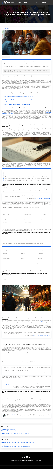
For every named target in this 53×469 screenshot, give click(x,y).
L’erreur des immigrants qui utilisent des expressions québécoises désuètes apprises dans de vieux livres (18, 99)
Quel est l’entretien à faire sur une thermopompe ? (8, 430)
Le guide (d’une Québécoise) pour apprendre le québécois (41, 335)
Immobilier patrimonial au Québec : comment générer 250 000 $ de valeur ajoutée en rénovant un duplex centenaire (17, 442)
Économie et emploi (38, 2)
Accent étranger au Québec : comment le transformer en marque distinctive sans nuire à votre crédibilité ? (39, 421)
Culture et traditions (26, 2)
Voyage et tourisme (19, 2)
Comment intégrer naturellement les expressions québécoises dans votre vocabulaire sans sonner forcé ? (18, 96)
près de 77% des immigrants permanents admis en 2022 (43, 401)
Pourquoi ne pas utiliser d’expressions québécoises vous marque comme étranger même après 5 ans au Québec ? (19, 94)
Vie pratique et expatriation (44, 2)
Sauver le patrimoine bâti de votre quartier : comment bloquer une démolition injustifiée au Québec (15, 434)
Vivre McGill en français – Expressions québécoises (42, 198)
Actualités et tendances (13, 2)
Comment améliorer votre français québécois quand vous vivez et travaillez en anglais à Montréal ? (17, 104)
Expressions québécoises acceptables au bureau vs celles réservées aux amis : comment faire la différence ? (18, 98)
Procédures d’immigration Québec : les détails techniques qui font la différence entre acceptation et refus (16, 443)
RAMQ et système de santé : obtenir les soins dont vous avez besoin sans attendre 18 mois (14, 445)
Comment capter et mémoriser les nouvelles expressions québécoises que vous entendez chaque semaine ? (18, 101)
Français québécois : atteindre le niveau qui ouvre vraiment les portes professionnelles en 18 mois (17, 106)
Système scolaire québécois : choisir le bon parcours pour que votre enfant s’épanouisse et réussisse (15, 446)
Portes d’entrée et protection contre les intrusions (8, 429)
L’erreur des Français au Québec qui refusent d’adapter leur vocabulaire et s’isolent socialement (16, 102)
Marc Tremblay (13, 414)
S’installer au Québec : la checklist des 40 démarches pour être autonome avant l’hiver (13, 421)
